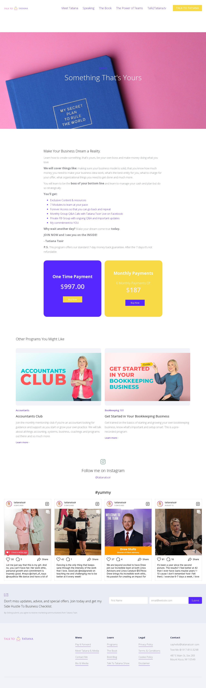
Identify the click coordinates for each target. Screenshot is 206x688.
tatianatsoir (20, 502)
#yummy (103, 492)
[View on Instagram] (47, 504)
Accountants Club (29, 416)
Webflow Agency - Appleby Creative (37, 682)
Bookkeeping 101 (114, 410)
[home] (16, 8)
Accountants (22, 410)
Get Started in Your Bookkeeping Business (137, 416)
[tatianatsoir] (9, 504)
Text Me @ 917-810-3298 (184, 649)
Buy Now (72, 299)
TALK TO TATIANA (187, 8)
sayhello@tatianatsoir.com (184, 644)
